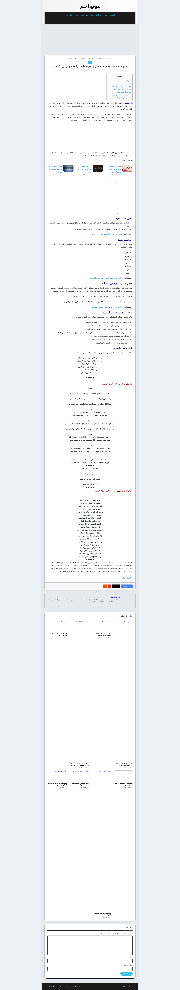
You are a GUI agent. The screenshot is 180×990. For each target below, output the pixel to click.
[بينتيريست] (109, 586)
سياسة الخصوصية (59, 986)
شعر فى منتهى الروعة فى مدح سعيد (119, 98)
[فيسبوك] (117, 605)
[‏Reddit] (105, 586)
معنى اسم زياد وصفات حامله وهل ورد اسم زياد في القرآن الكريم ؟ (114, 169)
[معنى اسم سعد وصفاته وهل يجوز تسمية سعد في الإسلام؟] (68, 168)
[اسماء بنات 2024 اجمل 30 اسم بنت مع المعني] (123, 775)
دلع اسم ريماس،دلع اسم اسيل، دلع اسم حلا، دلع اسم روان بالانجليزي (79, 764)
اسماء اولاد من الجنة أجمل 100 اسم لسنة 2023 (102, 914)
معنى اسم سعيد (126, 81)
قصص (77, 15)
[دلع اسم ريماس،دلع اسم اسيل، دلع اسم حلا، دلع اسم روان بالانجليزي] (79, 691)
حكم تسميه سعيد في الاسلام (122, 86)
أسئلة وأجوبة (69, 15)
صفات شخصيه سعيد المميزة (122, 89)
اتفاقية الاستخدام (49, 986)
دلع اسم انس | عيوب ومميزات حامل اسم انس (107, 307)
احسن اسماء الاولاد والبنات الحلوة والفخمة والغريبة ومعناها (124, 764)
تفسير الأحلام (89, 15)
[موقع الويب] (119, 605)
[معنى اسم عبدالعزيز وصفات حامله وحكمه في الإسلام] (98, 168)
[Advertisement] (122, 38)
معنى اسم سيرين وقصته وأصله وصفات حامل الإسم (80, 784)
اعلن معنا (72, 986)
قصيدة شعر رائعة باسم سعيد (122, 95)
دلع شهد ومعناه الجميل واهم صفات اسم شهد (107, 234)
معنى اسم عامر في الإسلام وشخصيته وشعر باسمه (103, 634)
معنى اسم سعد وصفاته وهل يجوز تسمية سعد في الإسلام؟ (55, 169)
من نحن (67, 986)
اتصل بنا (77, 986)
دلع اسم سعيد (127, 84)
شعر (82, 15)
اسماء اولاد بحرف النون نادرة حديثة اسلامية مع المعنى (57, 784)
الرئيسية (112, 15)
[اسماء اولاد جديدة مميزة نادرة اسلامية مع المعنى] (57, 626)
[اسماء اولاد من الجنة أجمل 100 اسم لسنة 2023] (101, 840)
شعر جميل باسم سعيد (124, 92)
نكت (106, 15)
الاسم (131, 957)
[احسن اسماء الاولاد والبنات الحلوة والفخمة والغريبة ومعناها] (123, 691)
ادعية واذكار (99, 15)
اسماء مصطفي (93, 70)
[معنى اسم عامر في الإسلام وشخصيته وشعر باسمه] (101, 626)
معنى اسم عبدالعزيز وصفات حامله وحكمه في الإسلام (84, 169)
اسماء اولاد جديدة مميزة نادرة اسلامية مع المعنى (59, 634)
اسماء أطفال (126, 578)
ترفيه (104, 58)
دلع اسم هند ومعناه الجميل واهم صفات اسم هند (106, 278)
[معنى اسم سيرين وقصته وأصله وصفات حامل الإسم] (79, 775)
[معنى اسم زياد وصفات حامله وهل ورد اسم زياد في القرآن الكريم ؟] (127, 168)
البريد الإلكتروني (128, 965)
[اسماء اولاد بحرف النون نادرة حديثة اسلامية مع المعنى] (57, 775)
